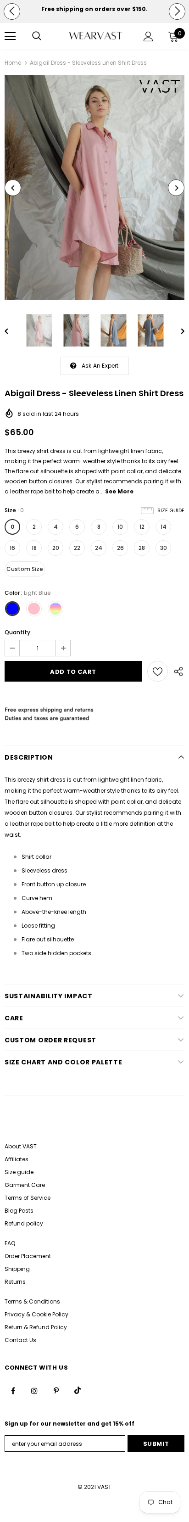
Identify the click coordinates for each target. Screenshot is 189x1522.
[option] (94, 9)
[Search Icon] (36, 36)
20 (55, 548)
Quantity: (18, 632)
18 (34, 548)
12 (142, 527)
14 (164, 527)
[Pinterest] (56, 1390)
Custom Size (24, 569)
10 (120, 527)
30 (163, 548)
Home (13, 63)
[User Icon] (148, 36)
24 (98, 548)
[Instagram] (34, 1390)
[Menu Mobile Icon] (10, 36)
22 (77, 548)
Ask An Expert (100, 365)
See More (119, 491)
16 (12, 548)
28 (142, 548)
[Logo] (95, 35)
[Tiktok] (77, 1390)
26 (120, 548)
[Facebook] (13, 1390)
